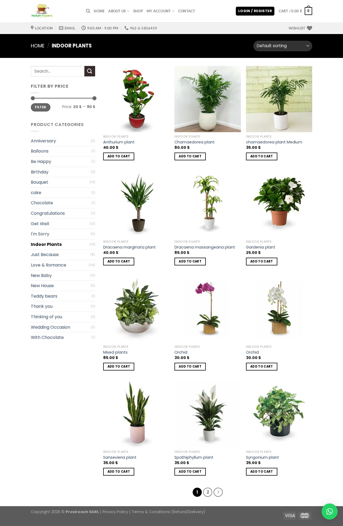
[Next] (218, 492)
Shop (138, 11)
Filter (40, 107)
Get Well (40, 224)
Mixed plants (115, 352)
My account (159, 11)
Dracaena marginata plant (129, 247)
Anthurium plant (119, 142)
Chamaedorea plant (194, 142)
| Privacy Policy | (115, 511)
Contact (186, 11)
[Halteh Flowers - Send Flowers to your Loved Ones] (54, 11)
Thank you (42, 306)
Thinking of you (46, 317)
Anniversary (43, 141)
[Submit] (89, 71)
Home (99, 11)
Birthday (40, 172)
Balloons (40, 151)
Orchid (180, 352)
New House (42, 286)
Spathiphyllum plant (193, 457)
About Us (117, 11)
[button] (330, 511)
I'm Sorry (40, 234)
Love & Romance (48, 265)
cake (36, 193)
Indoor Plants (46, 244)
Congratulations (48, 213)
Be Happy (41, 161)
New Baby (41, 275)
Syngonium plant (262, 457)
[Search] (88, 11)
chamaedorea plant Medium (274, 142)
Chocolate (42, 203)
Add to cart (118, 156)
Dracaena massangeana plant (204, 247)
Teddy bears (44, 296)
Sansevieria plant (119, 457)
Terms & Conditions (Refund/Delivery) (168, 511)
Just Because (45, 254)
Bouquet (39, 182)
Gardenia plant (260, 247)
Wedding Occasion (50, 327)
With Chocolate (47, 337)
